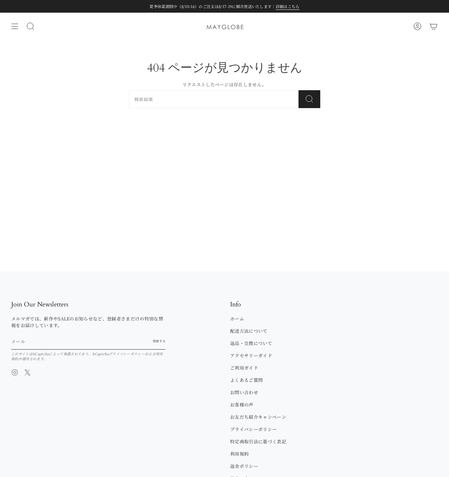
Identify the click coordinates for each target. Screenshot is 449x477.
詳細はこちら (288, 6)
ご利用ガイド (244, 367)
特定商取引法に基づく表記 (258, 441)
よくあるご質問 (246, 380)
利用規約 (239, 453)
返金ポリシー (244, 466)
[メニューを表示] (15, 26)
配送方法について (249, 330)
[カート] (433, 26)
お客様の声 (242, 404)
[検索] (309, 99)
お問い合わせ (244, 392)
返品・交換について (251, 343)
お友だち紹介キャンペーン (258, 416)
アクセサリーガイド (251, 355)
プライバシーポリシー (127, 353)
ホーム (237, 318)
